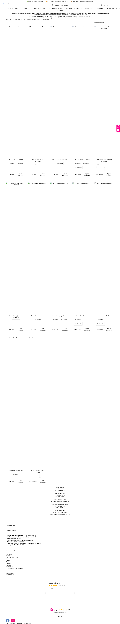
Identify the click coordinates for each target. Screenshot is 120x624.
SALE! (17, 8)
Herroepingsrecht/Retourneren (14, 568)
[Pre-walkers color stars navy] (60, 92)
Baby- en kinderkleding (55, 8)
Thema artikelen (88, 8)
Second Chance (111, 8)
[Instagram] (13, 620)
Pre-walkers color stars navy (60, 159)
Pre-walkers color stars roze (82, 159)
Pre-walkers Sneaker (82, 316)
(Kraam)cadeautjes (39, 8)
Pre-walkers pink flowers (38, 316)
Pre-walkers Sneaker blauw (104, 316)
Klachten (8, 565)
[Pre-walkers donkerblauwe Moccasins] (104, 92)
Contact (114, 5)
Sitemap (29, 623)
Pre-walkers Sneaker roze (16, 470)
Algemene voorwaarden (12, 557)
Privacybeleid (10, 566)
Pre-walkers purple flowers (60, 316)
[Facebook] (7, 620)
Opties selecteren (20, 174)
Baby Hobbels (10, 574)
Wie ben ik (9, 554)
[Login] (101, 5)
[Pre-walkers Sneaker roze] (15, 403)
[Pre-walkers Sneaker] (82, 248)
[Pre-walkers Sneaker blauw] (104, 248)
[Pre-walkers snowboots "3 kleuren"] (38, 403)
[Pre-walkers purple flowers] (60, 248)
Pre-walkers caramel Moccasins (37, 160)
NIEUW (10, 8)
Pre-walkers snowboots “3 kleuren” (38, 471)
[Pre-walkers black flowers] (15, 92)
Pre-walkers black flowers (16, 159)
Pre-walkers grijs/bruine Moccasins (15, 316)
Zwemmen (100, 8)
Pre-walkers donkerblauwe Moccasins (104, 160)
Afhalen (8, 555)
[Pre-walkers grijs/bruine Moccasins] (15, 248)
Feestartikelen (26, 8)
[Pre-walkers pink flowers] (38, 248)
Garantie (8, 563)
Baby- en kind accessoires (73, 8)
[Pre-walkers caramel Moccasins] (38, 92)
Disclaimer (9, 562)
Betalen (8, 559)
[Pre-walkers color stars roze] (82, 92)
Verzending (9, 570)
